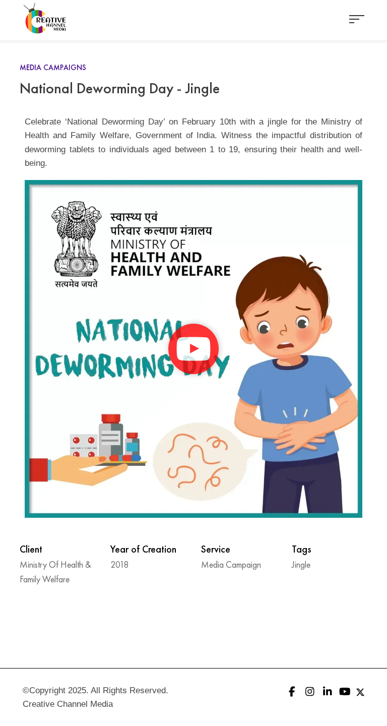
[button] (193, 349)
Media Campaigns (53, 68)
